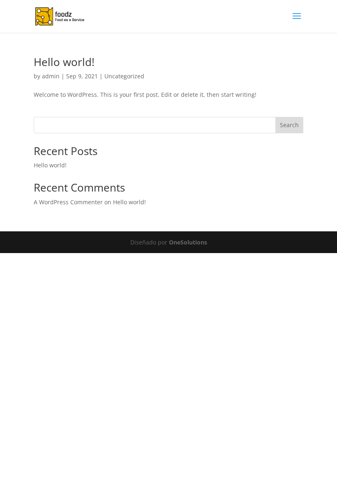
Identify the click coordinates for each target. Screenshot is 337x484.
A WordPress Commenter (68, 202)
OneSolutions (188, 242)
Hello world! (64, 62)
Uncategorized (124, 76)
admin (51, 76)
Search (289, 125)
